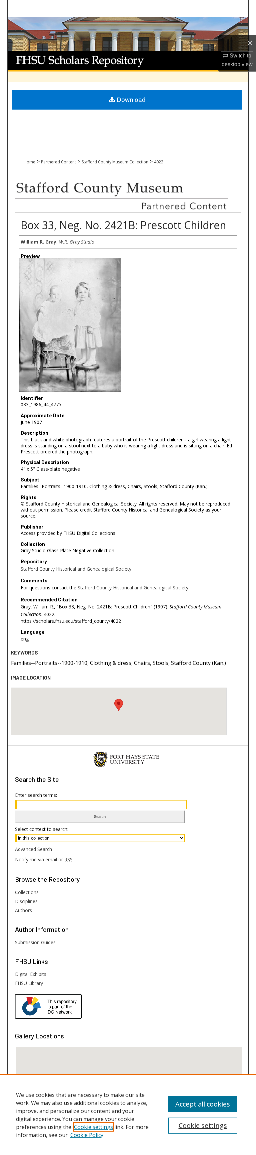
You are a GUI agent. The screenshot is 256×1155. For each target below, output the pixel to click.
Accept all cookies (202, 1104)
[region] (128, 1114)
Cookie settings (93, 1127)
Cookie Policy (86, 1135)
